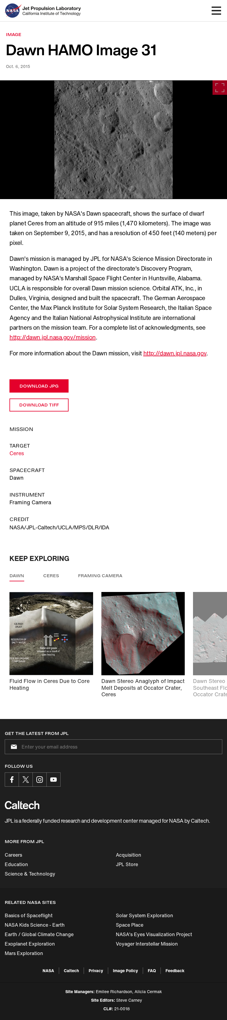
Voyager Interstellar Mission (147, 943)
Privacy (96, 970)
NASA (48, 970)
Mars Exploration (24, 953)
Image (13, 34)
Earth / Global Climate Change (39, 934)
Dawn (16, 575)
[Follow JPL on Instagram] (40, 779)
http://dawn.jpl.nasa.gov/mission (52, 337)
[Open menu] (216, 10)
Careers (13, 854)
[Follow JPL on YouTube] (53, 779)
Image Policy (125, 970)
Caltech (71, 970)
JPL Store (127, 864)
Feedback (175, 970)
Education (16, 864)
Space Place (129, 924)
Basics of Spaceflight (29, 915)
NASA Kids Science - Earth (35, 924)
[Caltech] (22, 805)
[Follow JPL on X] (26, 779)
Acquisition (128, 854)
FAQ (152, 970)
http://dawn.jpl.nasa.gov (174, 353)
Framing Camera (100, 575)
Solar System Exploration (144, 915)
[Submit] (12, 746)
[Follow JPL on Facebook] (12, 779)
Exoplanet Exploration (30, 943)
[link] (113, 139)
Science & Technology (30, 873)
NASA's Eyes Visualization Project (154, 934)
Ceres (16, 453)
